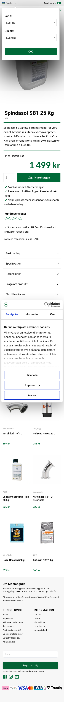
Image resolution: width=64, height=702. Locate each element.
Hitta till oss (39, 622)
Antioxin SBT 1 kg (43, 560)
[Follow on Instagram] (11, 677)
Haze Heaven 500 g (14, 560)
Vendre (41, 671)
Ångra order (9, 626)
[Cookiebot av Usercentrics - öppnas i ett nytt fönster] (45, 304)
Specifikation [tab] (14, 263)
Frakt (5, 614)
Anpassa (30, 385)
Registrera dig (30, 665)
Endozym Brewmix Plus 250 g (16, 498)
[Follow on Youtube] (17, 677)
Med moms (50, 3)
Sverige (11, 3)
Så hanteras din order (13, 622)
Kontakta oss (9, 641)
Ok (30, 51)
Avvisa (32, 395)
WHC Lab (7, 555)
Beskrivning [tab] (13, 253)
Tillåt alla (32, 375)
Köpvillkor (8, 618)
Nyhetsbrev (39, 626)
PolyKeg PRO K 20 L (44, 433)
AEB (6, 118)
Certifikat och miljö (12, 630)
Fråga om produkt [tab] (17, 283)
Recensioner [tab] (13, 273)
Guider (37, 618)
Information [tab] (32, 314)
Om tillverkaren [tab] (15, 294)
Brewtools (37, 492)
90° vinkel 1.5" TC (12, 433)
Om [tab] (52, 314)
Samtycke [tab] (12, 314)
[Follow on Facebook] (5, 677)
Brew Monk (8, 428)
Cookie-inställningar (13, 633)
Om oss (37, 614)
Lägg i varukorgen (39, 177)
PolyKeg (37, 428)
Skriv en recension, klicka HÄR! (21, 238)
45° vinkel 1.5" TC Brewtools (42, 498)
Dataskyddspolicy (11, 637)
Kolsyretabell (40, 630)
